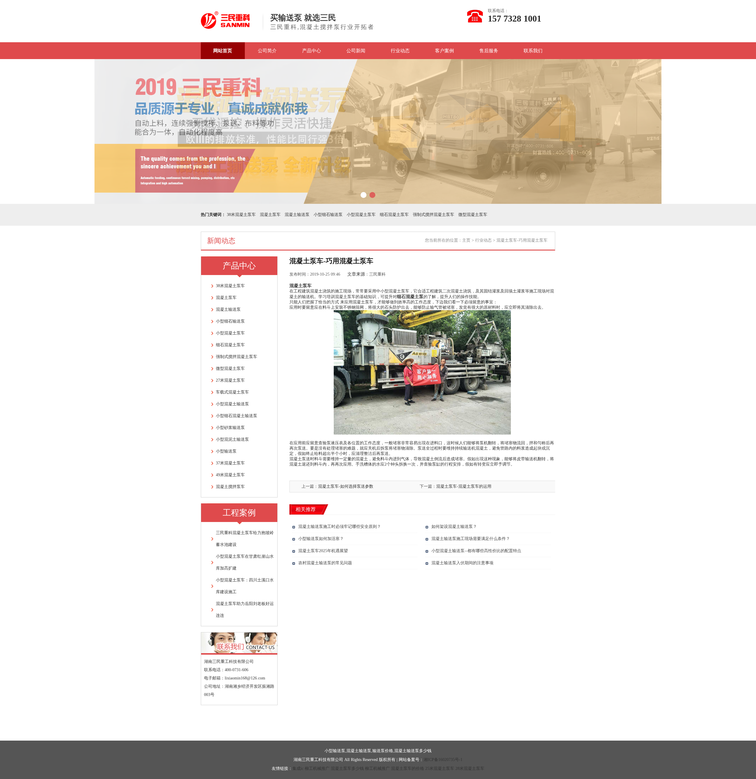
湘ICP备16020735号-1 (442, 759)
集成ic (298, 768)
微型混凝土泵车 (472, 214)
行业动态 (400, 50)
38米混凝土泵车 (241, 214)
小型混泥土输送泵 (232, 439)
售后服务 (488, 50)
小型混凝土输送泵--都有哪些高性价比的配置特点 (476, 551)
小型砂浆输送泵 (230, 427)
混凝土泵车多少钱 (347, 768)
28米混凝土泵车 (469, 768)
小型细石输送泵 (328, 214)
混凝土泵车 (270, 214)
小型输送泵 (226, 451)
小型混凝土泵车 (361, 214)
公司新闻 (355, 50)
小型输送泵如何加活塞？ (321, 538)
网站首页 (222, 50)
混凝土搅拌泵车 (230, 486)
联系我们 (533, 50)
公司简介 (267, 50)
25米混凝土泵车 (439, 768)
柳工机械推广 (317, 768)
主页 (466, 240)
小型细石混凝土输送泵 (236, 416)
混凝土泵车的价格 (407, 768)
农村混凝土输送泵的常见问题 (325, 563)
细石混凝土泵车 (394, 214)
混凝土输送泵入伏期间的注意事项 (462, 563)
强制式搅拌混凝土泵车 (433, 214)
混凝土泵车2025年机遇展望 (323, 551)
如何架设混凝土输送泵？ (454, 526)
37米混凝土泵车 (230, 463)
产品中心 (311, 50)
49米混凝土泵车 (230, 475)
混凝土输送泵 (297, 214)
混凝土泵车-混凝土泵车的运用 (463, 486)
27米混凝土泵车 (230, 380)
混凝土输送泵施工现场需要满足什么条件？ (470, 538)
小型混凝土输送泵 (232, 404)
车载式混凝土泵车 (232, 392)
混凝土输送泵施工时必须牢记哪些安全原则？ (339, 526)
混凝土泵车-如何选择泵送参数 (345, 486)
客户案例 (444, 50)
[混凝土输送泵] (225, 26)
